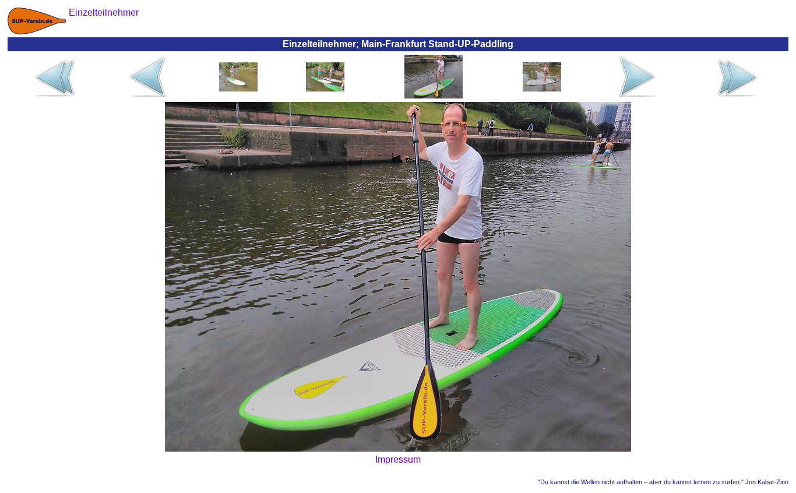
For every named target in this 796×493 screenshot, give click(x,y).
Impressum (398, 459)
